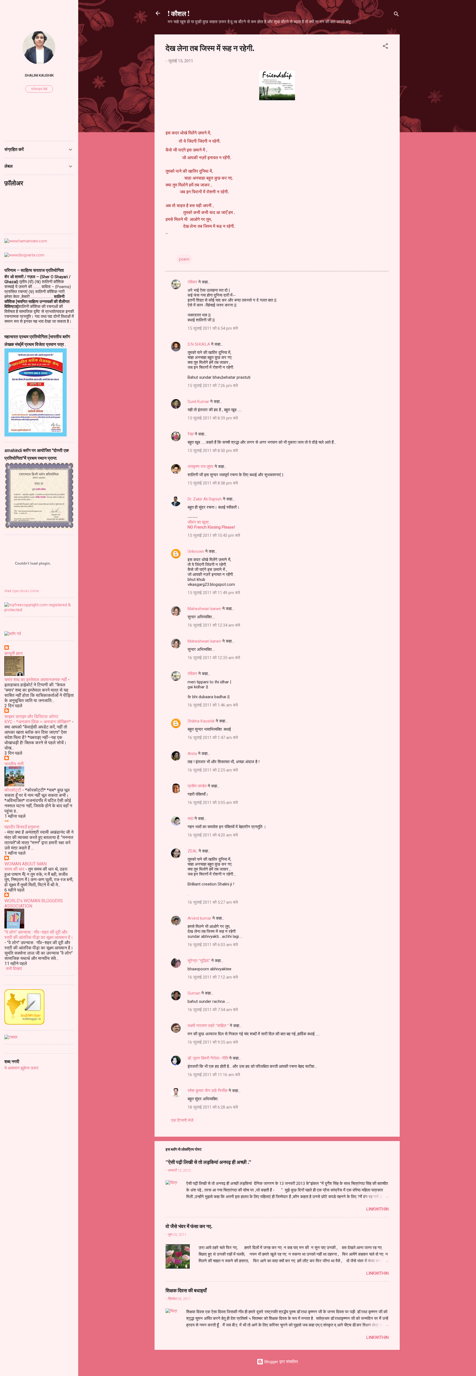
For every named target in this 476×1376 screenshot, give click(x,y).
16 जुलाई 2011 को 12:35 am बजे (214, 657)
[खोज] (396, 15)
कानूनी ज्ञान (13, 653)
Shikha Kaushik (201, 721)
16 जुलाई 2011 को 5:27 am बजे (213, 902)
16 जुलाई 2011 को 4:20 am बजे (213, 835)
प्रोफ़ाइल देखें (39, 89)
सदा (190, 818)
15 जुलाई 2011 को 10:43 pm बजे (214, 535)
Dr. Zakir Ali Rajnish (205, 499)
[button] (385, 47)
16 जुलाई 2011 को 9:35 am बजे (213, 1042)
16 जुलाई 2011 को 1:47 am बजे (213, 737)
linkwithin (377, 1209)
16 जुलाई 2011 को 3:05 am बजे (213, 802)
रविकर (193, 282)
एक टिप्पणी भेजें (182, 1120)
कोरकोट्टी (12, 790)
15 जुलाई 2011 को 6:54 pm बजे (213, 328)
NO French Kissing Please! (211, 527)
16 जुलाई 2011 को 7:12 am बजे (213, 977)
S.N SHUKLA (199, 344)
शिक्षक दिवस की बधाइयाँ (186, 1290)
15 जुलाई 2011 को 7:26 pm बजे (213, 385)
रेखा (191, 434)
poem (184, 259)
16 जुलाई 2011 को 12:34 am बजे (214, 625)
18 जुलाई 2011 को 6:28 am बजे (213, 1107)
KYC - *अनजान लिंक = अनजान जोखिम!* (37, 721)
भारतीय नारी (14, 763)
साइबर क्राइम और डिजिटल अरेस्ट (31, 716)
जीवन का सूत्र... (199, 522)
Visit (21, 591)
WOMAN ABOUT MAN (25, 863)
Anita (192, 753)
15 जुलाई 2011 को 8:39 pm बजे (213, 418)
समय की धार (14, 869)
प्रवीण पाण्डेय (197, 786)
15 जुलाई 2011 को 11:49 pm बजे (214, 592)
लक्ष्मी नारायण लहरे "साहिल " (208, 1025)
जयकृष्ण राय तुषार (200, 466)
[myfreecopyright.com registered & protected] (39, 609)
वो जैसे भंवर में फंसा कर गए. (189, 1226)
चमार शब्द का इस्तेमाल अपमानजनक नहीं (35, 679)
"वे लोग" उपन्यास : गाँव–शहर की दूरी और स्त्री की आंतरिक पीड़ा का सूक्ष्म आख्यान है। (38, 935)
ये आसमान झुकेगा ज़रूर (21, 1068)
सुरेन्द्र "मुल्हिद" (199, 960)
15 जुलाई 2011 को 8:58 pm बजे (213, 483)
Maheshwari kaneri (204, 608)
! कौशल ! (179, 13)
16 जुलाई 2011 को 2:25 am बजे (213, 770)
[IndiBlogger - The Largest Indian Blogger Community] (24, 1023)
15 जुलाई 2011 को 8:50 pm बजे (213, 450)
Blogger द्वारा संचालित (280, 1361)
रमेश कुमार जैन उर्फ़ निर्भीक (208, 1090)
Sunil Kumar (198, 401)
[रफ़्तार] (11, 1037)
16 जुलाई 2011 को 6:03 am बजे (213, 944)
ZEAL (193, 851)
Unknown (196, 551)
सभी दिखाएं (14, 968)
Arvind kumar (199, 918)
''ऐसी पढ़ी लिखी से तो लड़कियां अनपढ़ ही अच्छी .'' (208, 1162)
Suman (194, 993)
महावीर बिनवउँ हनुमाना (21, 827)
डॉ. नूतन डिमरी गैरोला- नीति (208, 1058)
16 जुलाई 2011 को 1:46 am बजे (213, 705)
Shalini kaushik (39, 75)
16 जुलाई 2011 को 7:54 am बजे (213, 1009)
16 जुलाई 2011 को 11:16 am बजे (214, 1074)
